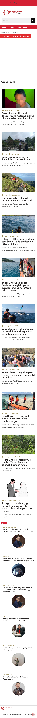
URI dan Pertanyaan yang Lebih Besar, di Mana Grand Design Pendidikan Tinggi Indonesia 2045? (17, 590)
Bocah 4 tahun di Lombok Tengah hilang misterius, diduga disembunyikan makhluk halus (18, 116)
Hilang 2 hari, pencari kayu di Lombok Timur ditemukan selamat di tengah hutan (16, 462)
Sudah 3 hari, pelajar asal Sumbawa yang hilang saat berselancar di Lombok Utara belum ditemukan (16, 287)
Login (16, 3)
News (4, 27)
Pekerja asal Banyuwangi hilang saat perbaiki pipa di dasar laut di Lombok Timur (18, 242)
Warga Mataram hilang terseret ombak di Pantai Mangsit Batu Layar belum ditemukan (18, 331)
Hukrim (6, 154)
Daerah (6, 110)
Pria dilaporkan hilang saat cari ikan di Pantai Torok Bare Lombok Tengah (17, 419)
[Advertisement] (18, 59)
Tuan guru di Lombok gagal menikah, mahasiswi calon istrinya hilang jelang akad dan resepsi (17, 507)
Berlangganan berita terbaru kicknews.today (15, 36)
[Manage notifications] (33, 714)
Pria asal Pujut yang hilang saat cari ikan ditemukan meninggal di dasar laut (18, 375)
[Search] (33, 20)
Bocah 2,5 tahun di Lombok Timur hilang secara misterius (16, 158)
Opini (13, 27)
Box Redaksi (7, 3)
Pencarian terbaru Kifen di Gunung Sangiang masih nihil (17, 199)
